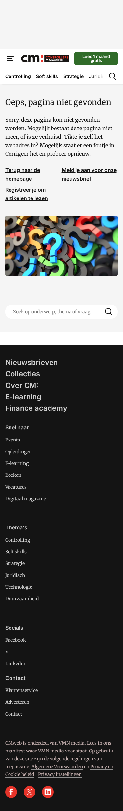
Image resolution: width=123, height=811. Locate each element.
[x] (29, 792)
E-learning (23, 396)
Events (12, 440)
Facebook (15, 640)
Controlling (17, 540)
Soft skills (16, 552)
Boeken (13, 475)
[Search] (108, 312)
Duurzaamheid (22, 599)
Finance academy (36, 408)
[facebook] (11, 792)
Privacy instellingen (60, 774)
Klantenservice (21, 690)
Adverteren (17, 702)
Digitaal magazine (25, 499)
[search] (112, 76)
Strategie (15, 563)
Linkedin (15, 663)
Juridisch (15, 575)
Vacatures (16, 487)
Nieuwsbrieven (31, 362)
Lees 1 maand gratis (96, 58)
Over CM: (21, 385)
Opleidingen (18, 452)
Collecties (22, 374)
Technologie (18, 587)
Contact (13, 714)
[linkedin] (48, 792)
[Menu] (10, 58)
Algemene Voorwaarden (57, 766)
